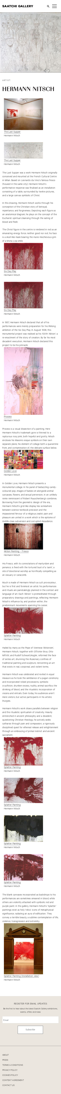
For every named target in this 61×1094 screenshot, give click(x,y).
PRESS (5, 1060)
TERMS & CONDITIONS (12, 1065)
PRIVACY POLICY (9, 1070)
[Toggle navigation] (54, 6)
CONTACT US (8, 1085)
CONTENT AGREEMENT (13, 1080)
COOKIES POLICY (10, 1075)
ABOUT (5, 1055)
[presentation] (45, 71)
